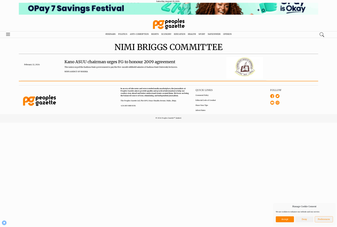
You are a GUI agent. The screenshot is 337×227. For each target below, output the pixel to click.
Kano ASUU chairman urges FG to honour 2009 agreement (120, 61)
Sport (202, 34)
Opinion (227, 34)
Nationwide (214, 34)
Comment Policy (202, 95)
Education (179, 34)
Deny (304, 219)
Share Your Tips (201, 105)
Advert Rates (200, 110)
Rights (155, 34)
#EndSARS (110, 34)
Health (192, 34)
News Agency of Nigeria (76, 71)
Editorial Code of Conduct (205, 100)
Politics (122, 34)
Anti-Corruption (139, 34)
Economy (166, 34)
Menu (17, 35)
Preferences (324, 219)
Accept (284, 219)
